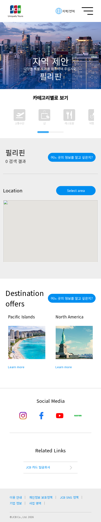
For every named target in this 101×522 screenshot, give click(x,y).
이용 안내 (16, 497)
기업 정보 (16, 503)
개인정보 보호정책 (41, 497)
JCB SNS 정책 (69, 497)
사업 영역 (35, 503)
